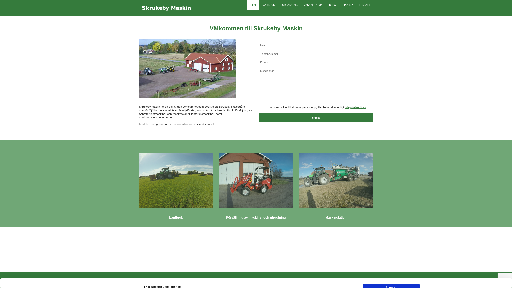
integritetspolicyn (355, 107)
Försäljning (289, 5)
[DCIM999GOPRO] (176, 180)
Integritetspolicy (341, 5)
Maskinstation (313, 5)
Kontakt (364, 5)
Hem (253, 5)
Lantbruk (268, 5)
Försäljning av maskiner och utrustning (256, 217)
